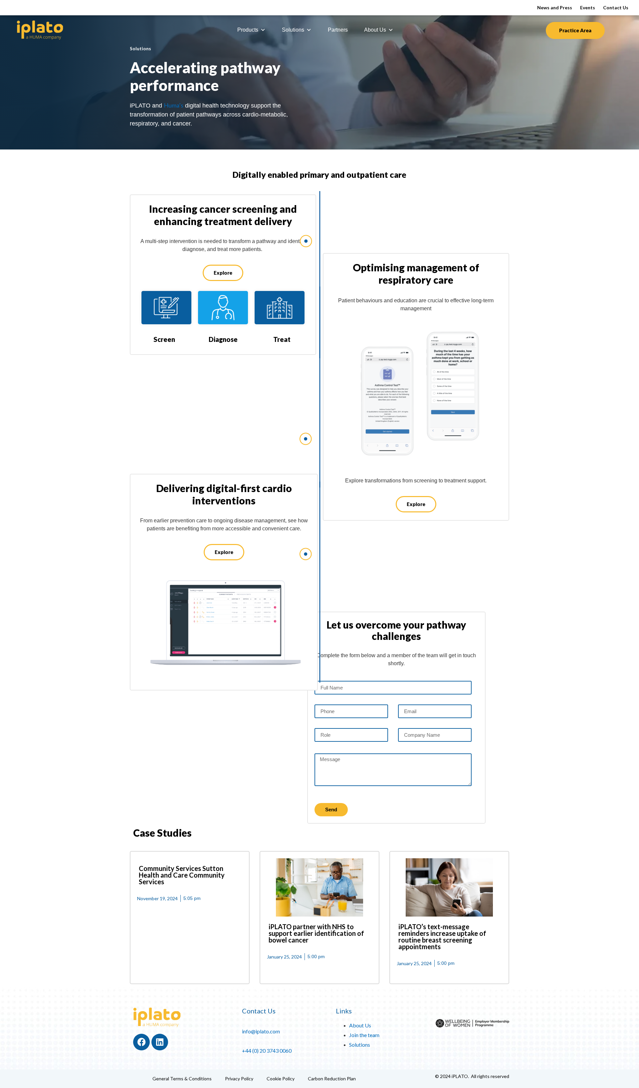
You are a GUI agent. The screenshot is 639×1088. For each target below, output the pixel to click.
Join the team (364, 1035)
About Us (375, 30)
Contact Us (615, 7)
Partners (338, 30)
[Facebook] (141, 1042)
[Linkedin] (159, 1042)
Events (587, 7)
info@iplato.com (261, 1031)
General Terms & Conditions (182, 1078)
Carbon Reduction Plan (332, 1078)
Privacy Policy (239, 1078)
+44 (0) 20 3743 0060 (267, 1050)
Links (344, 1011)
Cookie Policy (281, 1078)
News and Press (554, 7)
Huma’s (173, 105)
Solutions (293, 30)
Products (247, 30)
